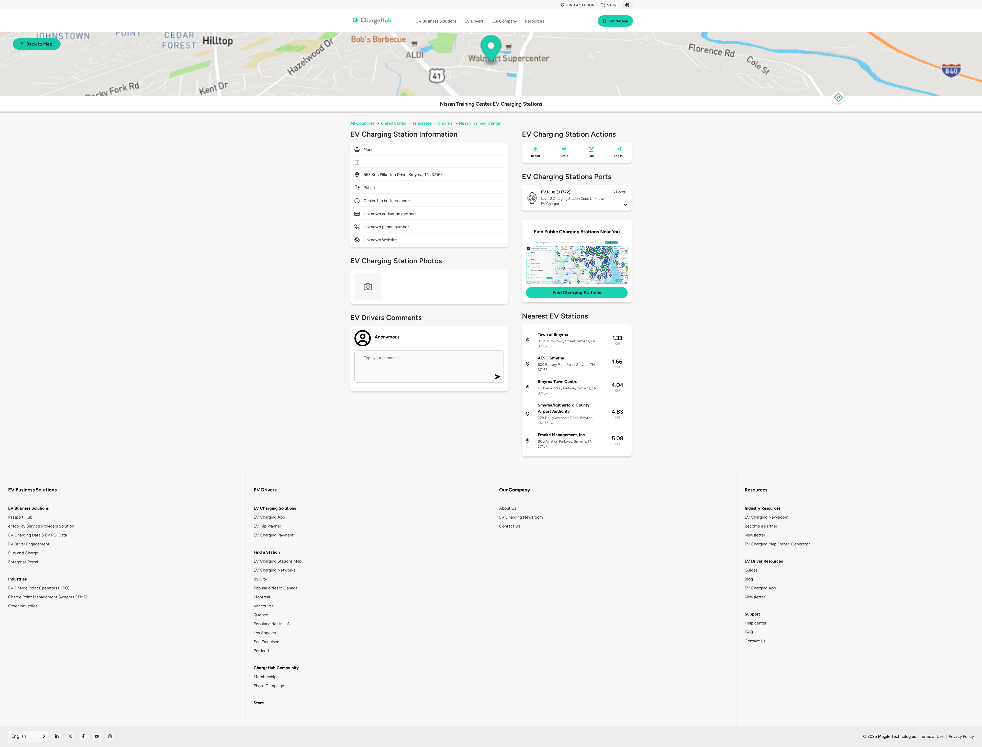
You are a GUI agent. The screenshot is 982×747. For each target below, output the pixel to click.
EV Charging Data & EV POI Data (37, 535)
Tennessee (422, 123)
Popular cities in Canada (275, 588)
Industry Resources (762, 508)
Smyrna (445, 123)
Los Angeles (265, 632)
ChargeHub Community (276, 667)
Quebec (261, 614)
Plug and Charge (23, 553)
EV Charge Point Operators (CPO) (39, 588)
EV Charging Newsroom (521, 517)
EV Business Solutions (28, 508)
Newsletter (755, 535)
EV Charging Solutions (275, 508)
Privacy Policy (961, 736)
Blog (749, 579)
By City (260, 579)
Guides (751, 570)
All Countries (362, 123)
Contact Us (509, 526)
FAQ (749, 632)
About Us (507, 508)
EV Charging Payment (274, 535)
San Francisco (266, 641)
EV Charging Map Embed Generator (777, 544)
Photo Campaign (269, 685)
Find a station (581, 5)
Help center (755, 623)
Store (613, 5)
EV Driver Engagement (28, 544)
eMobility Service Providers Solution (41, 526)
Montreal (262, 597)
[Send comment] (497, 376)
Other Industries (22, 605)
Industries (17, 579)
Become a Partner (761, 526)
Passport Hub (20, 517)
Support (752, 614)
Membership (265, 676)
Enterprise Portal (23, 561)
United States (393, 123)
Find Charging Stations (577, 292)
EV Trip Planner (267, 526)
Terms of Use (932, 736)
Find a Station (267, 552)
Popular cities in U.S (272, 623)
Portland (261, 650)
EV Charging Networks (274, 570)
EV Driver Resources (764, 561)
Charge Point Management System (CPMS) (48, 597)
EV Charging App (269, 517)
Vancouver (263, 605)
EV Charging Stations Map (278, 561)
